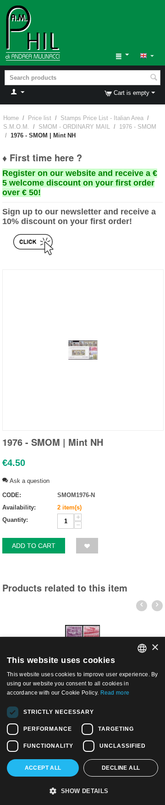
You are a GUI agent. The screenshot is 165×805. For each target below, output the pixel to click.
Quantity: (15, 519)
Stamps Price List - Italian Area (101, 118)
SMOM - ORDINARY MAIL (74, 126)
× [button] (154, 647)
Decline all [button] (121, 768)
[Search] (153, 78)
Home (11, 118)
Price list (39, 118)
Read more (115, 693)
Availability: (19, 507)
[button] (82, 790)
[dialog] (82, 721)
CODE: (11, 495)
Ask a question (29, 480)
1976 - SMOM (137, 126)
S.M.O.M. (16, 126)
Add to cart (33, 545)
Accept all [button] (43, 768)
